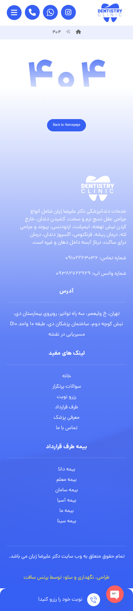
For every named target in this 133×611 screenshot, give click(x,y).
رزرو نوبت (66, 397)
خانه (66, 376)
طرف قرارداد (66, 407)
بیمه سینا (66, 521)
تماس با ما (66, 428)
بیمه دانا (66, 469)
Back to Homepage (66, 125)
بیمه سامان (66, 490)
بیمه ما (66, 511)
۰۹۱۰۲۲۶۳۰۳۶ (81, 258)
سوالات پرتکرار (66, 387)
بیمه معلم (66, 480)
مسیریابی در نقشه (66, 335)
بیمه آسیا (66, 501)
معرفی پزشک (66, 418)
